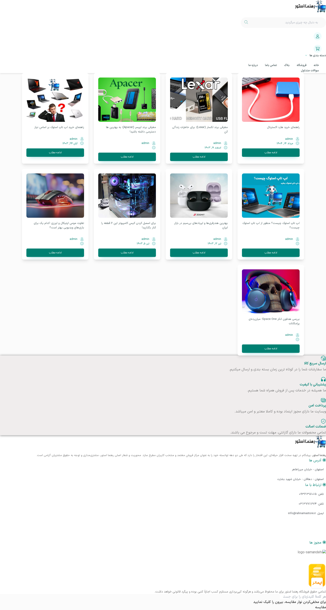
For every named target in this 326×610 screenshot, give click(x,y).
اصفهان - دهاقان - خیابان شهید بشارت (300, 479)
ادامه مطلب (271, 153)
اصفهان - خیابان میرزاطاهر (308, 469)
